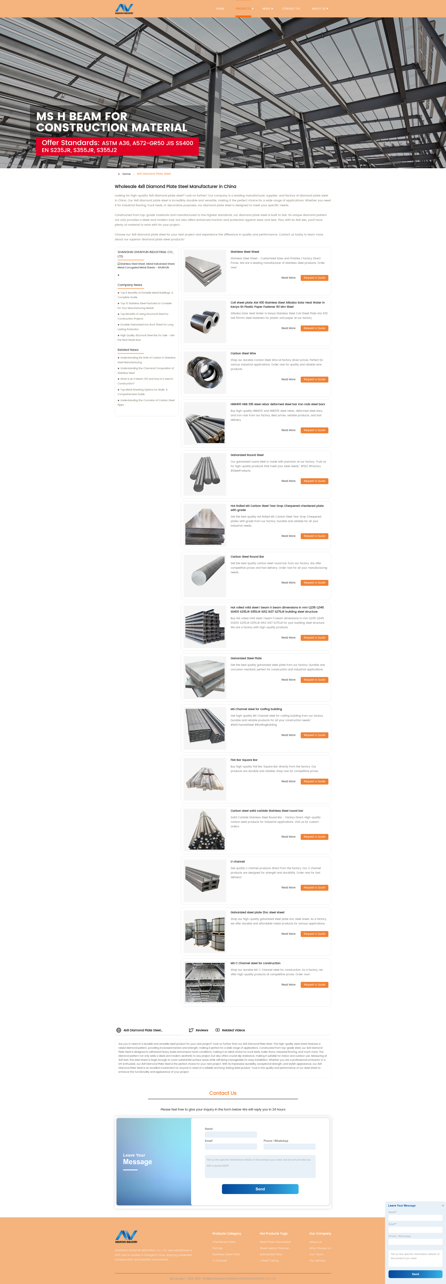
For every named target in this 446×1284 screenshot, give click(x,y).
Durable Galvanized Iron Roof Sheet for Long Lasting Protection (145, 327)
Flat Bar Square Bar (244, 760)
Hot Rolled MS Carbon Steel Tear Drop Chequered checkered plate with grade (277, 508)
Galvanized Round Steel (247, 455)
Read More (288, 278)
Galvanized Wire (271, 1254)
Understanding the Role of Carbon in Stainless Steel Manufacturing (146, 360)
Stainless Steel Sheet (245, 252)
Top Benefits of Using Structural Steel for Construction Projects (143, 316)
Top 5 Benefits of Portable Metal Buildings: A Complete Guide (145, 295)
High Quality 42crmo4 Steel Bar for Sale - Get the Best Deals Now (146, 337)
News (266, 8)
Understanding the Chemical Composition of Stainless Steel (146, 370)
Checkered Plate (223, 1242)
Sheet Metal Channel (274, 1248)
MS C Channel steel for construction (255, 963)
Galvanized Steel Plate (246, 658)
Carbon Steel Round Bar (247, 556)
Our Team (316, 1254)
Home (220, 8)
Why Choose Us (320, 1248)
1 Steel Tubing (269, 1261)
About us (318, 8)
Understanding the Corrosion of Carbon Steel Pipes (146, 402)
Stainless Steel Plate (226, 1254)
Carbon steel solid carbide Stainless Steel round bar (267, 811)
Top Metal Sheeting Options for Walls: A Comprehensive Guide (143, 392)
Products (243, 8)
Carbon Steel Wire (243, 353)
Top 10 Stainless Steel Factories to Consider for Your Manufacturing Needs (145, 305)
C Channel (219, 1261)
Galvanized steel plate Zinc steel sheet (257, 912)
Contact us (291, 8)
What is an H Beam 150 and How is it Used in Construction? (145, 381)
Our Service (317, 1260)
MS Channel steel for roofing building (256, 709)
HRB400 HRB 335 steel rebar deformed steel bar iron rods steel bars (278, 404)
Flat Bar (217, 1248)
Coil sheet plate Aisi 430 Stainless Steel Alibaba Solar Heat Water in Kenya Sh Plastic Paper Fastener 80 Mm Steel (278, 304)
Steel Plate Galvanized (275, 1242)
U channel (238, 861)
